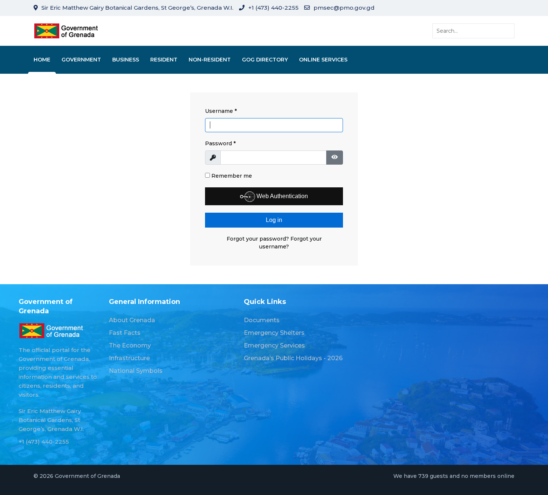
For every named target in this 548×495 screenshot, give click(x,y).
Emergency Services (274, 345)
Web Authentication (281, 196)
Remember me (231, 175)
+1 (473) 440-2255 (273, 7)
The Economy (130, 345)
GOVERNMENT (81, 59)
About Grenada (132, 320)
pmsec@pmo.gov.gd (344, 7)
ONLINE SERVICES (323, 59)
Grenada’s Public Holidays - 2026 (293, 358)
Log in (274, 220)
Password (220, 143)
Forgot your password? (258, 238)
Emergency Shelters (274, 332)
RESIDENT (163, 59)
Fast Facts (125, 332)
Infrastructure (129, 358)
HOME (42, 59)
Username (221, 111)
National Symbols (136, 370)
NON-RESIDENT (210, 59)
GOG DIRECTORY (265, 59)
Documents (262, 320)
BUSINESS (125, 59)
